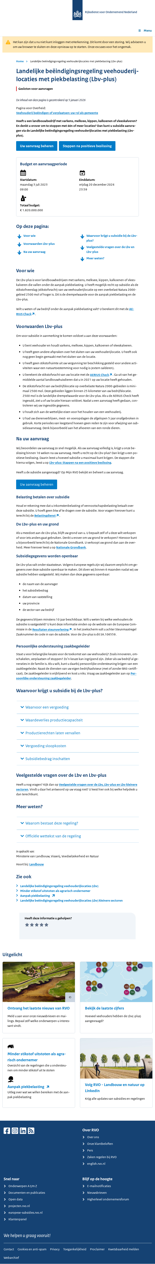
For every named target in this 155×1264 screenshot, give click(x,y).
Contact (9, 1249)
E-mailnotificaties (99, 1186)
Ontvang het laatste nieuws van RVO (38, 1008)
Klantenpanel (17, 1219)
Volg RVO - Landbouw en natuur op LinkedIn (115, 1087)
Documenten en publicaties (26, 1193)
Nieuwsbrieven (97, 1193)
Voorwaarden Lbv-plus (39, 244)
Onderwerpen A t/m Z (22, 1186)
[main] (77, 578)
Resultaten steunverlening (50, 629)
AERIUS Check (99, 375)
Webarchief (11, 1258)
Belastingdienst (45, 515)
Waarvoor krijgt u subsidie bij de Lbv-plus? (111, 238)
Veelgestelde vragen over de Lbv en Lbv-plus (110, 249)
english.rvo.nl (96, 1164)
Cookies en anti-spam (32, 1249)
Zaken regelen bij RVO (102, 1157)
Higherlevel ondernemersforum (108, 1199)
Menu (148, 30)
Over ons (93, 1137)
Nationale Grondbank (71, 547)
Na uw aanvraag (34, 252)
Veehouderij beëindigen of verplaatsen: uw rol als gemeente (57, 113)
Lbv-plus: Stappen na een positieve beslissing (80, 462)
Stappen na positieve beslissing (87, 146)
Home (20, 61)
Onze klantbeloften (100, 1144)
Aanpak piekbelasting (25, 1086)
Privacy (55, 1249)
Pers (90, 1150)
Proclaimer (97, 1249)
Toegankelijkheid (74, 1249)
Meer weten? (95, 258)
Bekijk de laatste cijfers (104, 1008)
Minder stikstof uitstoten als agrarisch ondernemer (36, 1057)
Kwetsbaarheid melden (123, 1249)
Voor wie (29, 236)
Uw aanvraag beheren (36, 146)
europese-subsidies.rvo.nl (25, 1212)
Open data (15, 1199)
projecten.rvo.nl (19, 1206)
